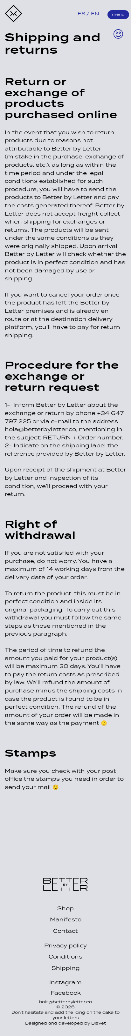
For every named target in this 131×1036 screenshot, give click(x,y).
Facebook (66, 993)
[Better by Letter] (65, 889)
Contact (65, 931)
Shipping (66, 968)
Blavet (98, 1023)
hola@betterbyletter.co (65, 1002)
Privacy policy (65, 946)
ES (81, 13)
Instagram (65, 983)
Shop (65, 909)
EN (95, 13)
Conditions (65, 957)
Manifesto (65, 920)
